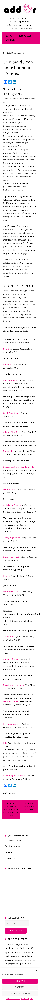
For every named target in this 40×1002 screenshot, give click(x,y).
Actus (9, 35)
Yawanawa (8, 637)
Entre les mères (11, 380)
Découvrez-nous (13, 840)
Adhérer (9, 852)
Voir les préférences (20, 993)
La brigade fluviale (12, 505)
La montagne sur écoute (15, 776)
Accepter (20, 981)
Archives (11, 39)
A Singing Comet (11, 538)
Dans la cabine (10, 489)
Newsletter (10, 858)
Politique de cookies (13, 999)
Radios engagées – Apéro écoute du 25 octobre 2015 (10, 809)
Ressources (25, 35)
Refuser (20, 987)
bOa (5, 743)
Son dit (6, 349)
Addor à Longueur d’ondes (29, 806)
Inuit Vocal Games (12, 413)
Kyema (6, 576)
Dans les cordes (10, 701)
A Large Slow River (12, 432)
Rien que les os (10, 659)
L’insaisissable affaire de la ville (18, 467)
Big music (8, 451)
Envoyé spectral (11, 557)
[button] (37, 970)
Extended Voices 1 (12, 724)
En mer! (7, 364)
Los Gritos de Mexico (13, 685)
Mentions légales (27, 999)
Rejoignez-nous (12, 846)
